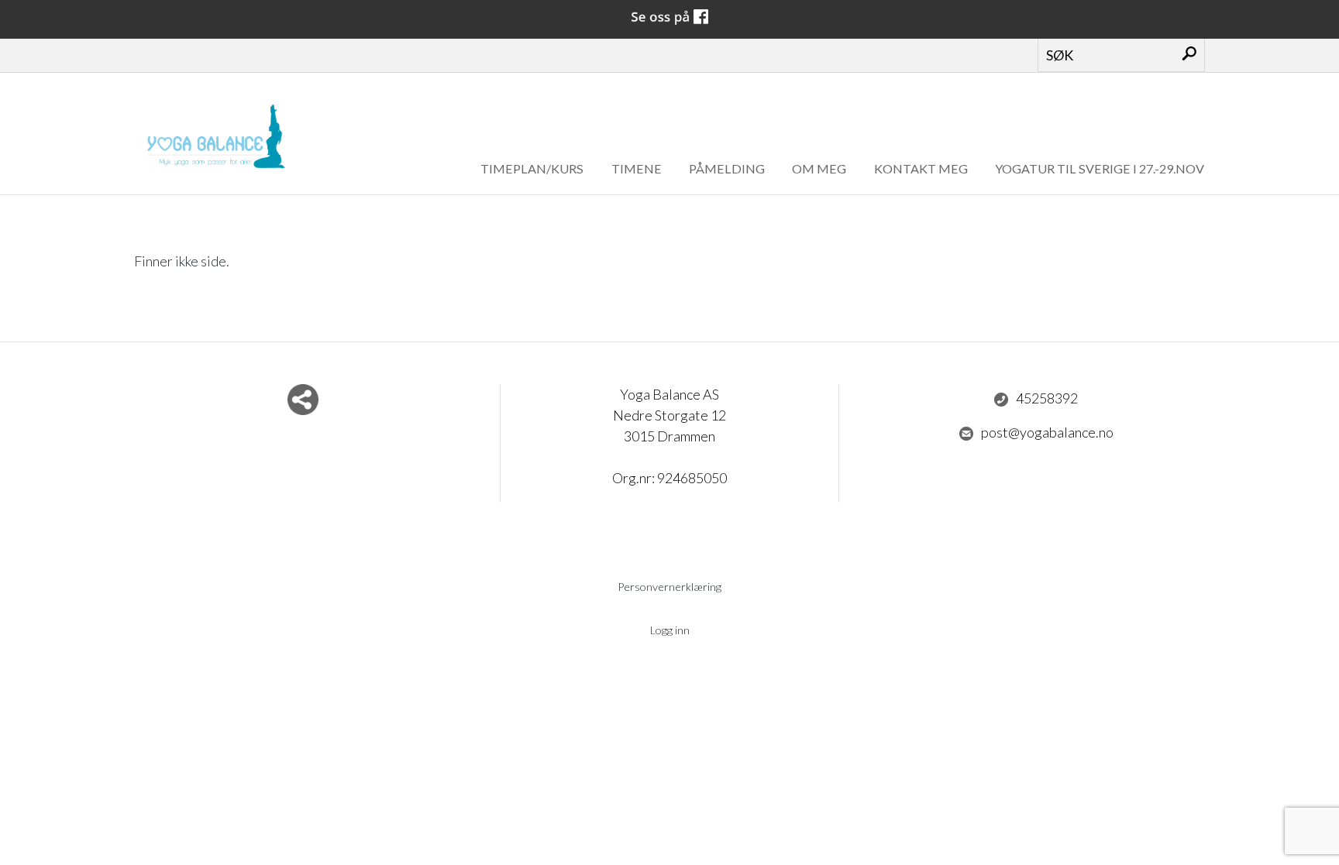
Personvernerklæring (669, 586)
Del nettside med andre (302, 399)
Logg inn (670, 630)
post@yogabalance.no (1047, 432)
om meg (819, 168)
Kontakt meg (921, 168)
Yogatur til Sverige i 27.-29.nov (1099, 168)
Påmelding (727, 168)
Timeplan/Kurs (531, 168)
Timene (636, 168)
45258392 (1047, 398)
